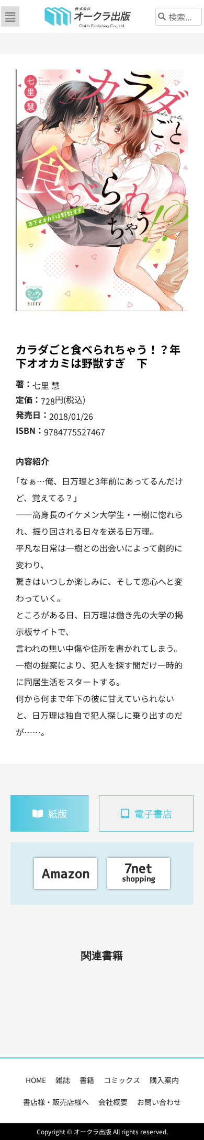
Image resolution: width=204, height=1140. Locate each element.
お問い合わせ (159, 1102)
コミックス (122, 1080)
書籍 (87, 1080)
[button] (10, 16)
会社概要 (113, 1102)
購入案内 (164, 1080)
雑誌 (62, 1080)
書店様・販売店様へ (56, 1102)
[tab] (49, 813)
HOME (36, 1080)
